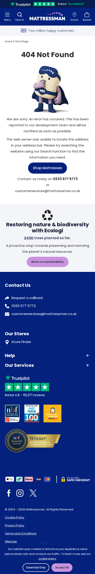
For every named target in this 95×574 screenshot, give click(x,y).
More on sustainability (47, 262)
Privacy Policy (14, 525)
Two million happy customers (51, 30)
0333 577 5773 (23, 305)
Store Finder (21, 341)
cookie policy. (47, 558)
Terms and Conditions (20, 533)
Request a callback (27, 297)
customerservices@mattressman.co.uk (43, 313)
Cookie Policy (14, 517)
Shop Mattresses (47, 168)
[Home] (47, 16)
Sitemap (11, 541)
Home (8, 41)
